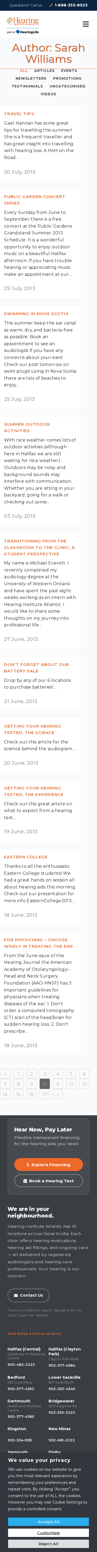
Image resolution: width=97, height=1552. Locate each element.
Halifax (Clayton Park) (64, 1351)
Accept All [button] (49, 1521)
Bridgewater (61, 1401)
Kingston (17, 1428)
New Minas (59, 1428)
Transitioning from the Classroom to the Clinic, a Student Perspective (39, 547)
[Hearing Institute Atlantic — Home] (23, 24)
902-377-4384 (61, 1365)
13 (84, 1084)
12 (71, 1084)
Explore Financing (51, 1164)
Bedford (16, 1377)
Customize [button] (48, 1532)
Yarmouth (18, 1452)
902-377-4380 (21, 1416)
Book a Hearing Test (51, 1180)
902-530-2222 (61, 1412)
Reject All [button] (48, 1543)
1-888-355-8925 (71, 5)
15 (18, 1095)
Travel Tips (19, 113)
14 (5, 1095)
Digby (54, 1452)
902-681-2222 (61, 1440)
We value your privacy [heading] (39, 1460)
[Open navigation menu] (86, 24)
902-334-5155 (20, 1440)
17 (45, 1095)
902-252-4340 (61, 1389)
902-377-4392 (21, 1389)
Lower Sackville (64, 1377)
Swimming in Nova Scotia (36, 313)
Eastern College (26, 856)
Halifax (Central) (24, 1349)
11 (58, 1084)
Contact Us (31, 1295)
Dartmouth (19, 1401)
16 (31, 1095)
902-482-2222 (21, 1364)
